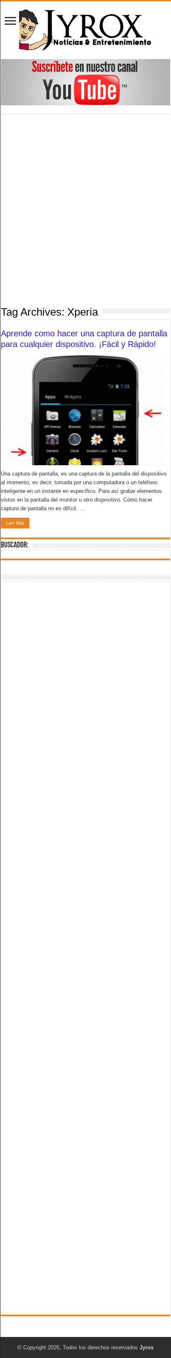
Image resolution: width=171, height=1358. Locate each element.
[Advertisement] (85, 209)
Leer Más (15, 523)
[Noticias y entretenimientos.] (85, 28)
